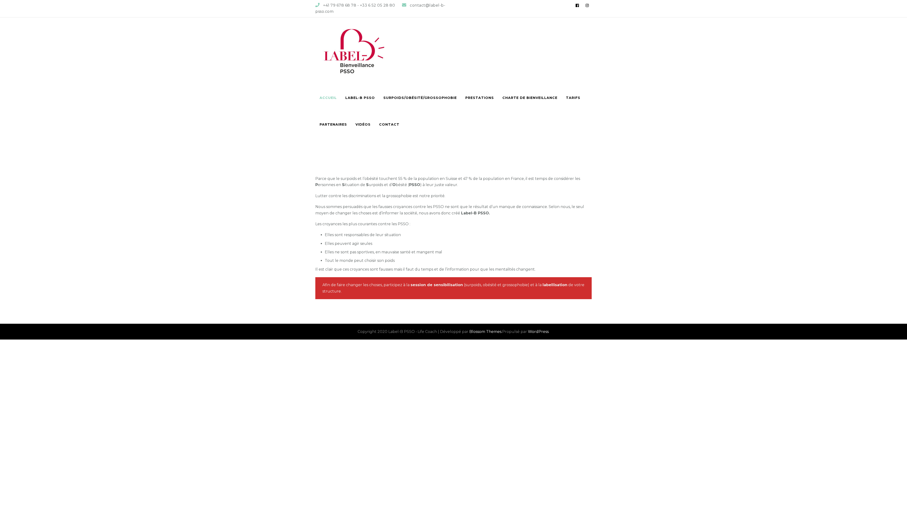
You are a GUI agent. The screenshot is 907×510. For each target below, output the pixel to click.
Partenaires (333, 124)
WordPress (538, 331)
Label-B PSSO (360, 98)
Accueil (328, 98)
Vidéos (363, 124)
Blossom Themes (485, 331)
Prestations (479, 98)
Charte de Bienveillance (529, 98)
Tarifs (573, 98)
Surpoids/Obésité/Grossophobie (420, 98)
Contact (389, 124)
